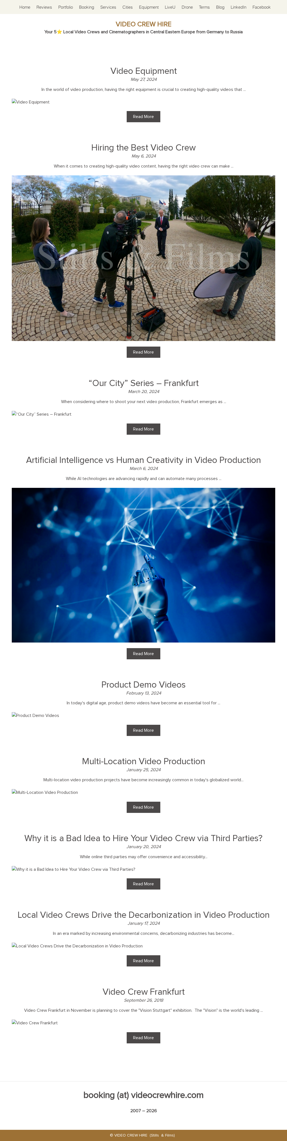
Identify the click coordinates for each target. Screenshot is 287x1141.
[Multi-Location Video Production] (45, 792)
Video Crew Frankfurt (144, 992)
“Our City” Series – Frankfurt (144, 383)
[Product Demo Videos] (35, 715)
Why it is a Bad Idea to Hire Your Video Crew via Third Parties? (143, 838)
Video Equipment (143, 71)
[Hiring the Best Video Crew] (143, 179)
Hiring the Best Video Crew (143, 147)
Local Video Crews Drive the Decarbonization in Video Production (144, 915)
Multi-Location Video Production (143, 761)
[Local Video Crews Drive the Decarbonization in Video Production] (77, 946)
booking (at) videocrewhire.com (144, 1095)
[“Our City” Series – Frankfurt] (41, 414)
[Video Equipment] (31, 102)
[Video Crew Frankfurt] (35, 1023)
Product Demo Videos (143, 685)
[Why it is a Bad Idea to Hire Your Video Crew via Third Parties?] (73, 869)
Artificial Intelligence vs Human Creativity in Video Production (143, 460)
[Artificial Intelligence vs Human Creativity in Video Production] (143, 491)
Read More (143, 116)
